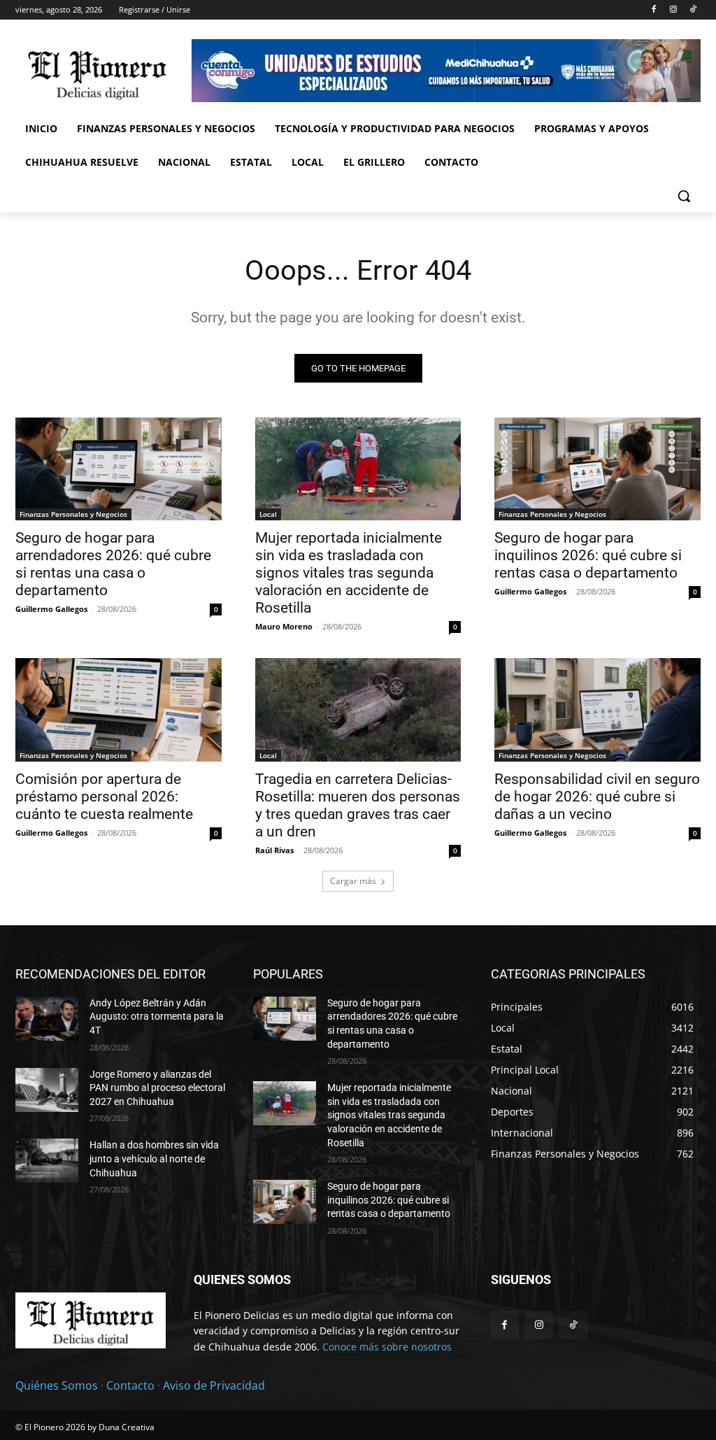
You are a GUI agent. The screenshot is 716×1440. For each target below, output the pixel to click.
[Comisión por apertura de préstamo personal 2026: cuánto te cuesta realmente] (118, 709)
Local (268, 514)
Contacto (130, 1385)
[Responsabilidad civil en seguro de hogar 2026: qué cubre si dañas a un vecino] (597, 709)
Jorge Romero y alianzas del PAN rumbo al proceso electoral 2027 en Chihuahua (157, 1088)
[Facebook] (654, 10)
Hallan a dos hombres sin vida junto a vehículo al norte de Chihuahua (154, 1158)
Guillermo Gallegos (51, 609)
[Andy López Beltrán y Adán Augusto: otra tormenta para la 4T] (46, 1019)
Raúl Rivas (274, 850)
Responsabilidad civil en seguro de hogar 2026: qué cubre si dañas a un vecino (597, 796)
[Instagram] (673, 10)
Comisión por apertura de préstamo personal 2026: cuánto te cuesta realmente (104, 796)
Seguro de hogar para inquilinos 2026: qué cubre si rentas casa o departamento (588, 555)
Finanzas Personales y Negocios (73, 514)
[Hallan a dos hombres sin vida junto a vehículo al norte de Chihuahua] (46, 1161)
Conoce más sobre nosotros (387, 1346)
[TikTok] (693, 10)
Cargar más (353, 881)
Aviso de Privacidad (214, 1385)
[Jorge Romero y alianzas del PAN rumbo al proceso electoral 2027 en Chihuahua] (46, 1090)
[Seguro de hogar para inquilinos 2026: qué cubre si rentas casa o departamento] (597, 469)
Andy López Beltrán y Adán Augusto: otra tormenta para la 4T (157, 1016)
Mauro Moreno (284, 626)
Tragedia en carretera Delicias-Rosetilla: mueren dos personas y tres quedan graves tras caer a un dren (357, 805)
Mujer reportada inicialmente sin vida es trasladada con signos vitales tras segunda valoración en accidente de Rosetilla (348, 572)
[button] (684, 196)
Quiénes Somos (56, 1385)
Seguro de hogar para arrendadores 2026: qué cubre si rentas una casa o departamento (113, 564)
